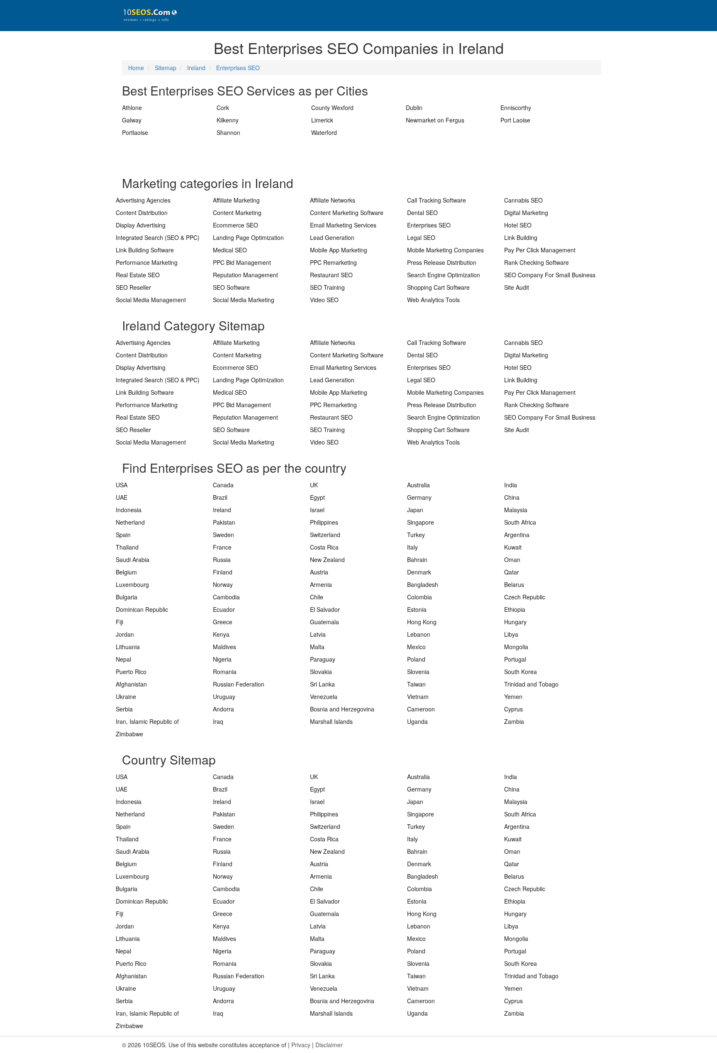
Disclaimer (329, 1045)
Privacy (300, 1045)
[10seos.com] (147, 15)
